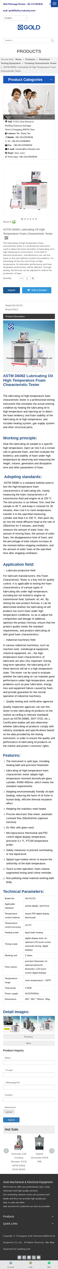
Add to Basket (39, 290)
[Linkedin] (29, 1257)
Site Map (49, 1242)
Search (52, 40)
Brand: (8, 309)
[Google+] (24, 1257)
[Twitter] (34, 1257)
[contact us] (29, 102)
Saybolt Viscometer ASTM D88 (39, 1158)
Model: (8, 305)
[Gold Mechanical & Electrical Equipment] (29, 27)
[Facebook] (19, 1257)
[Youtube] (39, 1257)
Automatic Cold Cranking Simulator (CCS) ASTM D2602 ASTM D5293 (19, 1162)
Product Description (15, 316)
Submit (11, 1120)
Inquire (11, 290)
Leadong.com (23, 1249)
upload (9, 1112)
